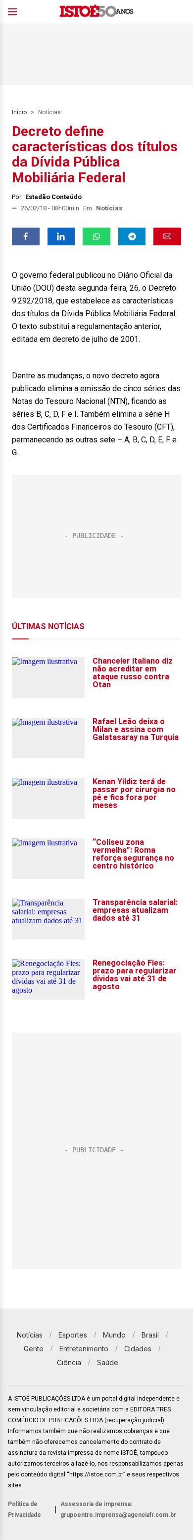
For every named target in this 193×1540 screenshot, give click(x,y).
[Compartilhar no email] (167, 236)
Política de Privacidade (24, 1509)
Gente (34, 1348)
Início (19, 112)
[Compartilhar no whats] (96, 236)
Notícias (49, 112)
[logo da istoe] (96, 12)
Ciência (69, 1362)
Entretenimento (83, 1348)
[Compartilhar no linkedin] (61, 236)
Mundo (114, 1335)
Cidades (137, 1348)
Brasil (150, 1335)
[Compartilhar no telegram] (132, 236)
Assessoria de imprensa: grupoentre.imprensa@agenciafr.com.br (118, 1509)
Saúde (107, 1362)
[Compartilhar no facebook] (26, 236)
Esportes (72, 1335)
